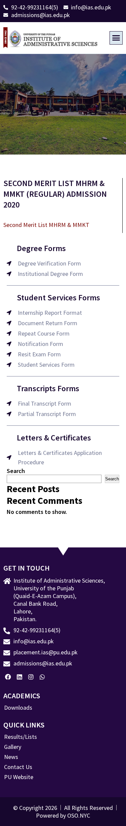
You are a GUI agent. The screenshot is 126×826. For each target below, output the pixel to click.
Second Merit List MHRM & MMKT (46, 225)
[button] (116, 38)
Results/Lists (20, 736)
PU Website (18, 777)
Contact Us (18, 767)
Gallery (12, 747)
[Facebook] (8, 677)
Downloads (18, 707)
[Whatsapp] (42, 677)
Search (16, 471)
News (11, 757)
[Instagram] (31, 677)
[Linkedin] (20, 677)
